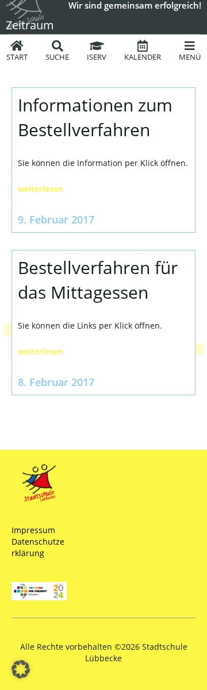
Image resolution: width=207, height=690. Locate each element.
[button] (20, 669)
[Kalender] (142, 46)
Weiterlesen (40, 188)
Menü (190, 57)
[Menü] (189, 46)
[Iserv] (96, 46)
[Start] (17, 46)
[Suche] (57, 46)
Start (17, 57)
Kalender (142, 57)
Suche (57, 57)
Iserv (96, 57)
